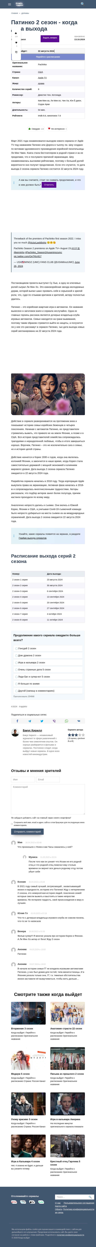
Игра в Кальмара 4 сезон (25, 1161)
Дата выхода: (54, 574)
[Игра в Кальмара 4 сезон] (28, 1155)
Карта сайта (61, 1206)
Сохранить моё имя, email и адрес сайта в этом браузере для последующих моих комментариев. (49, 823)
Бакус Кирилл (32, 730)
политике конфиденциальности (70, 1235)
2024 (15, 706)
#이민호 (76, 248)
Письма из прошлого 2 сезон (67, 1074)
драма (41, 83)
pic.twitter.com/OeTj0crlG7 (27, 256)
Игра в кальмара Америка (65, 1119)
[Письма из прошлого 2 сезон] (67, 1068)
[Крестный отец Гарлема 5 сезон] (67, 1155)
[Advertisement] (48, 211)
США (40, 72)
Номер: (16, 574)
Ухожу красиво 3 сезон (24, 1119)
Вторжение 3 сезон (22, 1028)
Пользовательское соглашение (79, 1203)
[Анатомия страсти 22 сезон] (67, 1022)
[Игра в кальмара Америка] (67, 1113)
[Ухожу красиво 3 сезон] (28, 1113)
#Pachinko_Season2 (35, 252)
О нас (58, 1203)
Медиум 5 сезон (20, 1074)
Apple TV (42, 78)
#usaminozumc (54, 252)
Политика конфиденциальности (78, 1209)
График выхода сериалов (32, 538)
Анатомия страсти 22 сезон (66, 1028)
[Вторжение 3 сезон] (28, 1022)
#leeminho (19, 252)
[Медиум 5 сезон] (28, 1068)
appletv (23, 706)
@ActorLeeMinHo (37, 242)
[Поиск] (90, 1197)
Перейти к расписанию (48, 57)
